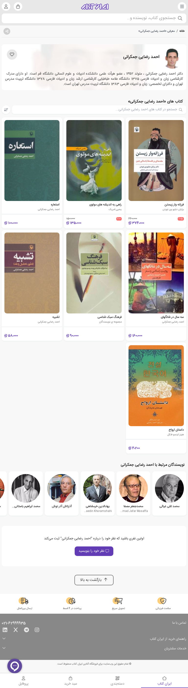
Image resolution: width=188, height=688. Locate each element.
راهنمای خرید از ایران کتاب (168, 639)
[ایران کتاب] (95, 7)
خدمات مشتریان (175, 648)
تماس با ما (179, 623)
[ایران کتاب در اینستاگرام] (37, 630)
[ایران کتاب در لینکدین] (5, 630)
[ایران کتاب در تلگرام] (26, 630)
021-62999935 (14, 623)
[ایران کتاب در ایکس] (15, 630)
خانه (182, 31)
